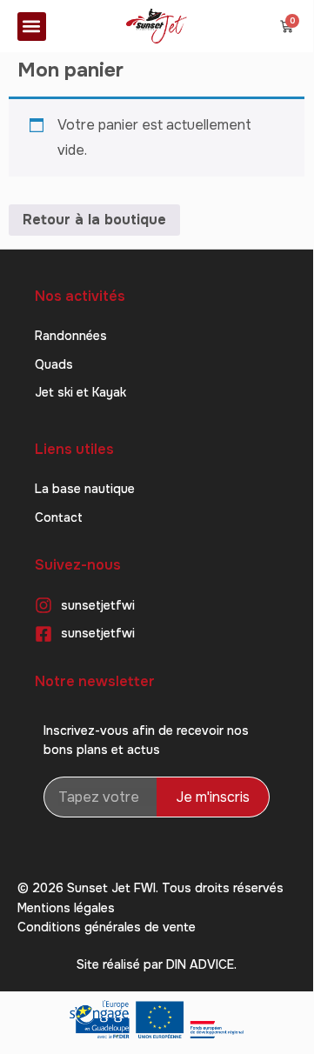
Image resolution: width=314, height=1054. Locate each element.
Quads (54, 364)
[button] (31, 26)
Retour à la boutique (94, 219)
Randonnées (71, 336)
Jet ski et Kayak (80, 392)
